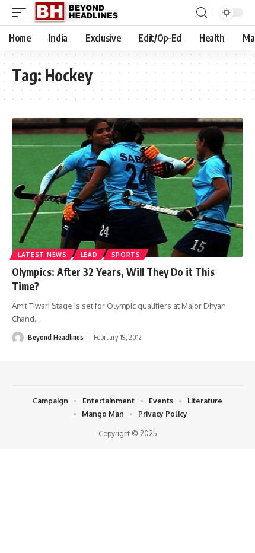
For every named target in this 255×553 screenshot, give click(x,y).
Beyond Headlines (56, 337)
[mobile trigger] (22, 12)
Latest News (42, 254)
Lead (89, 254)
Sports (126, 254)
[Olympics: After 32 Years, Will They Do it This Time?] (127, 187)
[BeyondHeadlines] (80, 12)
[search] (201, 13)
